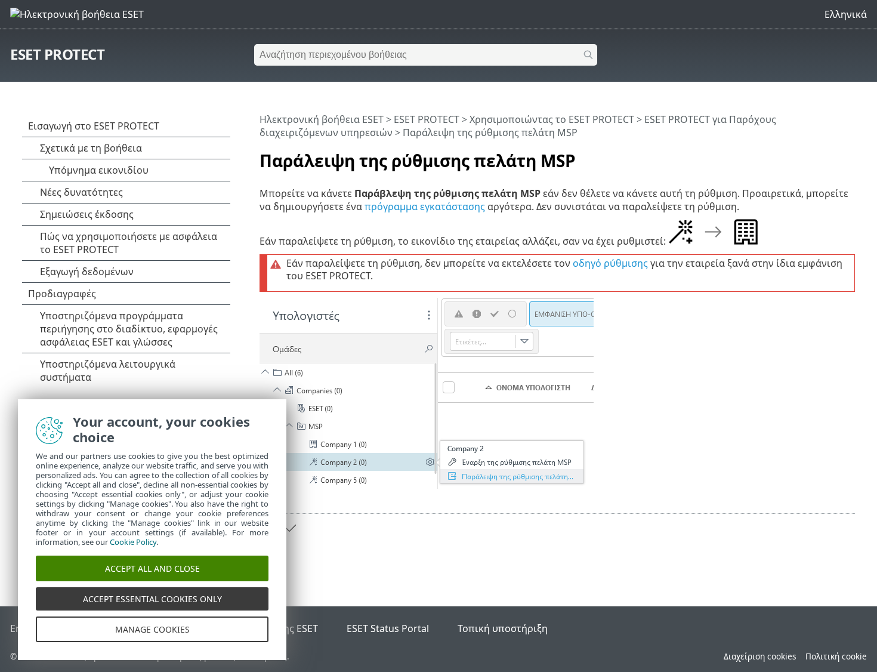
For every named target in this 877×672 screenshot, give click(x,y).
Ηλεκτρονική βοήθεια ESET (322, 119)
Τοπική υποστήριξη (503, 628)
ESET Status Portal (388, 628)
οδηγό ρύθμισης (610, 263)
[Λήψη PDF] (830, 155)
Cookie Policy (133, 542)
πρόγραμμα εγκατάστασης (425, 206)
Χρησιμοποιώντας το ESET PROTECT (552, 119)
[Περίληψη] (848, 155)
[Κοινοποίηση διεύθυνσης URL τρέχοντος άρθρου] (812, 155)
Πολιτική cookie (836, 656)
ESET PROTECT (57, 54)
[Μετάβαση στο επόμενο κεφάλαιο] (289, 528)
